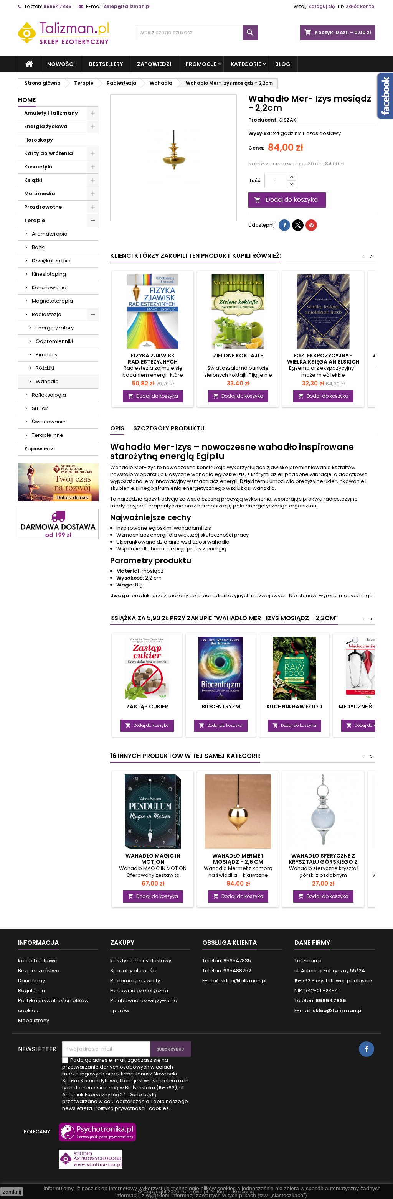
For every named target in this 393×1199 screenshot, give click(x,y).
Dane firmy (31, 980)
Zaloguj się (321, 6)
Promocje (200, 64)
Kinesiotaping (49, 274)
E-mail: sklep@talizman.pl (234, 980)
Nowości (61, 64)
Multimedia (39, 193)
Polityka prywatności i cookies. (132, 1108)
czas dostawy (323, 133)
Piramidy (47, 354)
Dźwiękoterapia (51, 260)
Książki (33, 180)
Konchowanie (49, 287)
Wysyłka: (260, 133)
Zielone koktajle (238, 355)
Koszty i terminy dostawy (140, 960)
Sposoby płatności (133, 970)
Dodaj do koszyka (286, 199)
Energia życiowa (46, 126)
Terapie (34, 220)
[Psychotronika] (96, 1136)
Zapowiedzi (154, 64)
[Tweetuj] (298, 225)
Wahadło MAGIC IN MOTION (152, 859)
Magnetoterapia (52, 301)
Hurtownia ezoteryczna (139, 990)
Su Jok (40, 408)
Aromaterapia (50, 233)
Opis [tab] (117, 428)
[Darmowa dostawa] (58, 523)
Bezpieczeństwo (38, 970)
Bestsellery (106, 64)
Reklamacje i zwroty (135, 980)
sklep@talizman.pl (127, 6)
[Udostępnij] (284, 225)
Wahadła (47, 381)
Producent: (262, 120)
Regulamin (31, 990)
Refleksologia (49, 395)
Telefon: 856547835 (226, 960)
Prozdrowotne (43, 207)
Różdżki (45, 368)
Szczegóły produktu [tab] (169, 428)
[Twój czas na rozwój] (58, 482)
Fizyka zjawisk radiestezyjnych (153, 359)
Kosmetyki (38, 166)
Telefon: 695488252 (226, 970)
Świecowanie (49, 421)
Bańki (38, 247)
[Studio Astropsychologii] (89, 1162)
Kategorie (246, 64)
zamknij (12, 1192)
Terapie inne (47, 435)
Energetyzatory (55, 327)
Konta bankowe (38, 960)
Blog (283, 64)
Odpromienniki (54, 341)
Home (27, 100)
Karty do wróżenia (48, 153)
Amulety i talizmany (51, 113)
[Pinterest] (311, 225)
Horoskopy (38, 139)
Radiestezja (46, 314)
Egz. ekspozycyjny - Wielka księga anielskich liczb (323, 362)
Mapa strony (33, 1020)
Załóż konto (360, 6)
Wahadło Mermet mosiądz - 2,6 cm (238, 859)
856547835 (57, 6)
